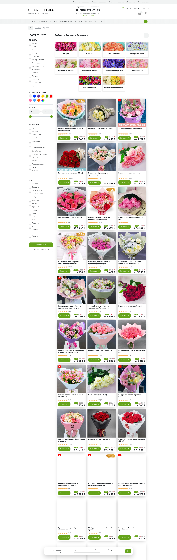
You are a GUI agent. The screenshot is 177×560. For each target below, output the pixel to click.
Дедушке (35, 236)
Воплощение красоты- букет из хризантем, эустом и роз (71, 351)
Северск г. (142, 8)
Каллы (34, 53)
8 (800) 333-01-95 (88, 10)
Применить (40, 244)
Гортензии (36, 73)
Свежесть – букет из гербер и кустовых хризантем (100, 484)
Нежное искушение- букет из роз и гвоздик (71, 440)
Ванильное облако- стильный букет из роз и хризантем (130, 263)
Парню (35, 230)
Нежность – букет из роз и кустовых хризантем (98, 174)
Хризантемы (36, 69)
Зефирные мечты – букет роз (130, 129)
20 (99, 488)
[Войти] (146, 13)
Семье (34, 213)
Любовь (35, 131)
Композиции (67, 21)
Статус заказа (143, 2)
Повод (79, 21)
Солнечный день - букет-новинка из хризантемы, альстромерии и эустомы (68, 263)
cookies (58, 550)
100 (69, 178)
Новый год (36, 138)
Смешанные (37, 50)
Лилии (34, 43)
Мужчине (35, 207)
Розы (34, 21)
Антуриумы (36, 63)
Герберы (35, 79)
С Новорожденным (39, 154)
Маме (34, 220)
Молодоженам (38, 190)
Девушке (35, 187)
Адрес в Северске (99, 2)
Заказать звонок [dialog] (88, 16)
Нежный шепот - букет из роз (70, 217)
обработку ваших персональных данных (87, 552)
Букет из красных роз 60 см (99, 439)
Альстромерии (38, 60)
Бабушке (35, 197)
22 (99, 222)
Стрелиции (36, 83)
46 (129, 134)
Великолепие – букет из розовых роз (131, 351)
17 (99, 134)
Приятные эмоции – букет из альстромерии (69, 529)
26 (129, 444)
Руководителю (37, 194)
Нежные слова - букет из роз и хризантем (70, 396)
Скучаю (35, 157)
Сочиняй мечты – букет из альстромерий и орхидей (98, 307)
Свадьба (35, 167)
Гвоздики (35, 76)
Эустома (35, 86)
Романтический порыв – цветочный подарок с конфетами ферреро (68, 485)
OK (128, 551)
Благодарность (38, 144)
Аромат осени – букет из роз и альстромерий (70, 129)
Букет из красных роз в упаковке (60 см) (131, 440)
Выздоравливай (38, 148)
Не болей (35, 128)
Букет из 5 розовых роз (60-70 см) (130, 218)
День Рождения (38, 151)
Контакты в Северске (81, 2)
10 (129, 178)
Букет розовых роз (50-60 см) (100, 350)
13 (99, 444)
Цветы (54, 21)
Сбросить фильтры (40, 250)
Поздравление (38, 164)
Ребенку (35, 203)
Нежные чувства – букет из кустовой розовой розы (99, 263)
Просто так (36, 135)
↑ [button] (152, 501)
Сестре (35, 184)
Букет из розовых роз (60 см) (129, 173)
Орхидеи (35, 56)
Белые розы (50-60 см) (97, 395)
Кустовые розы (38, 66)
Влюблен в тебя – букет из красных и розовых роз (99, 218)
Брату (34, 216)
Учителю (35, 200)
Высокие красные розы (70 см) (70, 173)
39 (99, 355)
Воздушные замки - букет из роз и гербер (131, 396)
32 (99, 400)
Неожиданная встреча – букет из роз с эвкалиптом (131, 484)
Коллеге (35, 226)
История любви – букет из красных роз (128, 529)
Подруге (35, 223)
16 (69, 533)
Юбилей (35, 161)
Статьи (99, 21)
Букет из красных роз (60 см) (130, 306)
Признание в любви (39, 174)
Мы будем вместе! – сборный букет (100, 529)
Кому (90, 21)
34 (130, 267)
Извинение (36, 141)
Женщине (35, 210)
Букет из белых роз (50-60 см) (100, 129)
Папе (34, 233)
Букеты (44, 21)
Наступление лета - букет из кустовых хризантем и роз (69, 307)
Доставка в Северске (126, 2)
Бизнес (34, 171)
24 (69, 267)
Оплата (112, 2)
